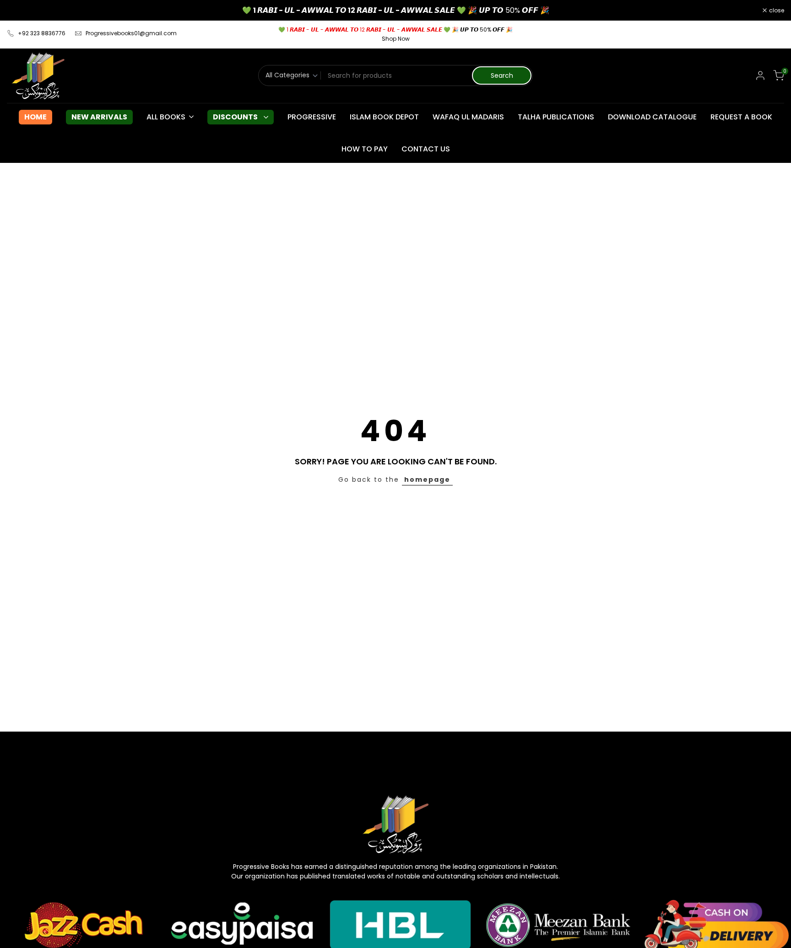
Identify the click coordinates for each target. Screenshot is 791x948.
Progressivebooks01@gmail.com (131, 33)
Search (502, 75)
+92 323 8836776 (41, 33)
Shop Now (396, 39)
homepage (427, 479)
